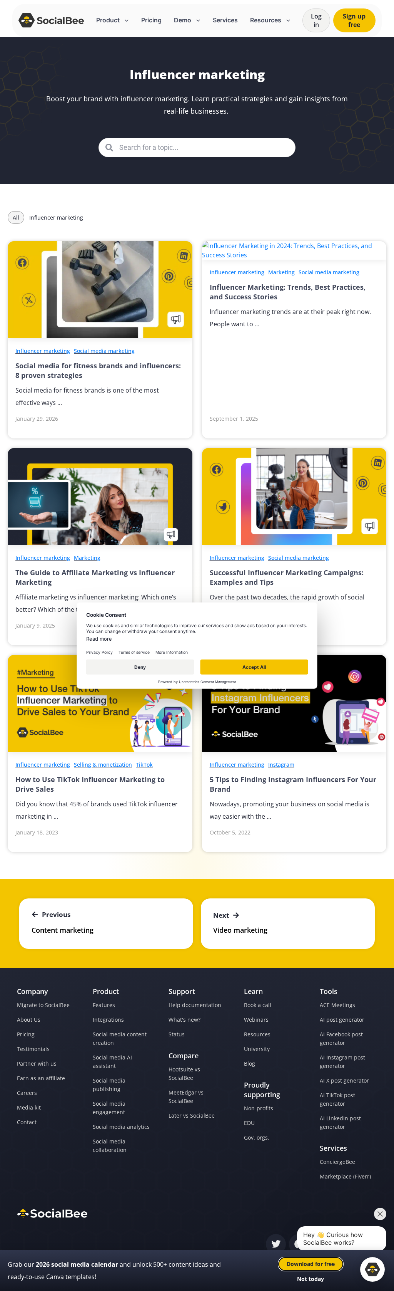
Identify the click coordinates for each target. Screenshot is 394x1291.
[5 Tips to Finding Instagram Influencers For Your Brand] (294, 702)
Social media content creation (120, 1038)
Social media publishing (109, 1085)
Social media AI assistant (112, 1061)
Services (225, 20)
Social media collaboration (110, 1145)
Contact (27, 1122)
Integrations (108, 1019)
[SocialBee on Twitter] (276, 1244)
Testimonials (33, 1049)
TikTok (144, 764)
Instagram (281, 764)
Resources (257, 1034)
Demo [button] (183, 20)
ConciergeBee (337, 1161)
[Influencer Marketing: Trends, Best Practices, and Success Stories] (294, 250)
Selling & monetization (103, 764)
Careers (27, 1092)
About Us (28, 1019)
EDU (249, 1122)
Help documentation (195, 1005)
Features (104, 1005)
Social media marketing (104, 350)
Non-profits (258, 1108)
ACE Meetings (337, 1005)
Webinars (256, 1019)
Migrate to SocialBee (43, 1005)
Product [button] (108, 20)
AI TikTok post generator (337, 1099)
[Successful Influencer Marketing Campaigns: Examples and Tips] (294, 496)
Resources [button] (266, 20)
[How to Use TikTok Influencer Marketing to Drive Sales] (100, 702)
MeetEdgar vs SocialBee (186, 1097)
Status (177, 1034)
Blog (249, 1063)
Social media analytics (121, 1126)
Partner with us (37, 1063)
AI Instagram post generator (342, 1061)
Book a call (257, 1005)
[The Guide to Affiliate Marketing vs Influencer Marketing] (100, 496)
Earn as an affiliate (41, 1078)
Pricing (151, 20)
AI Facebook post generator (341, 1038)
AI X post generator (344, 1080)
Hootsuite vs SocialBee (184, 1073)
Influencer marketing (42, 350)
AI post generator (342, 1019)
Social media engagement (109, 1108)
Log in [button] (316, 20)
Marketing (281, 272)
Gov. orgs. (256, 1137)
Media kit (29, 1107)
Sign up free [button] (354, 20)
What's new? (184, 1019)
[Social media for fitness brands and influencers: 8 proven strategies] (100, 289)
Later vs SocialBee (192, 1115)
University (257, 1049)
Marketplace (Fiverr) (345, 1176)
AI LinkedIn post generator (340, 1122)
